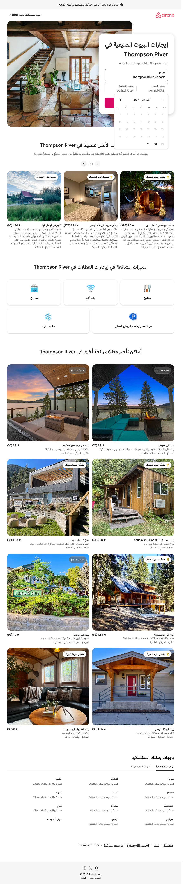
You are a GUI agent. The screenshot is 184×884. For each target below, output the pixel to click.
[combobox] (136, 77)
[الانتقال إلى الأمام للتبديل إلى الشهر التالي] (120, 100)
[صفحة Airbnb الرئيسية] (165, 15)
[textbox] (152, 91)
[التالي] (84, 164)
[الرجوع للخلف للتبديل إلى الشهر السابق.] (162, 100)
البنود (83, 877)
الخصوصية (95, 877)
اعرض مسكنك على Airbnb (25, 15)
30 (155, 144)
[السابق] (97, 164)
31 (148, 144)
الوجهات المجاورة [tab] (165, 766)
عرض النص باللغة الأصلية (71, 4)
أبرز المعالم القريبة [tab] (140, 766)
